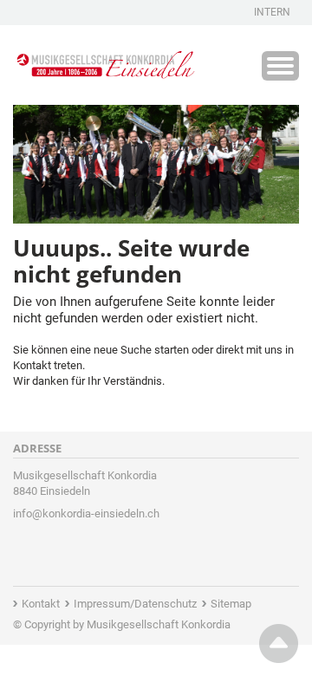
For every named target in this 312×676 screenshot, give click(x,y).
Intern (272, 12)
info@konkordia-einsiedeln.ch (86, 513)
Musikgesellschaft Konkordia (159, 624)
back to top (278, 643)
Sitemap (231, 603)
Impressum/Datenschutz (135, 603)
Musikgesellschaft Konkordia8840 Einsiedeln (85, 483)
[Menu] (280, 66)
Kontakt (41, 603)
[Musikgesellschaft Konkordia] (104, 61)
